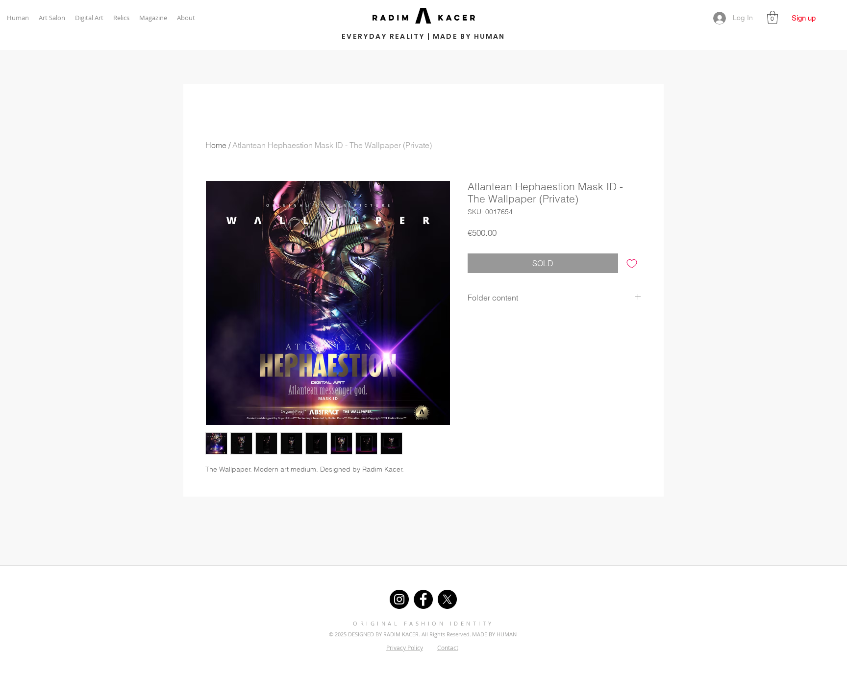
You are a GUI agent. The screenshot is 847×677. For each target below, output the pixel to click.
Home (215, 145)
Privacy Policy (404, 648)
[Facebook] (423, 599)
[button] (772, 17)
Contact (447, 648)
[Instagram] (399, 599)
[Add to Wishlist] (632, 263)
